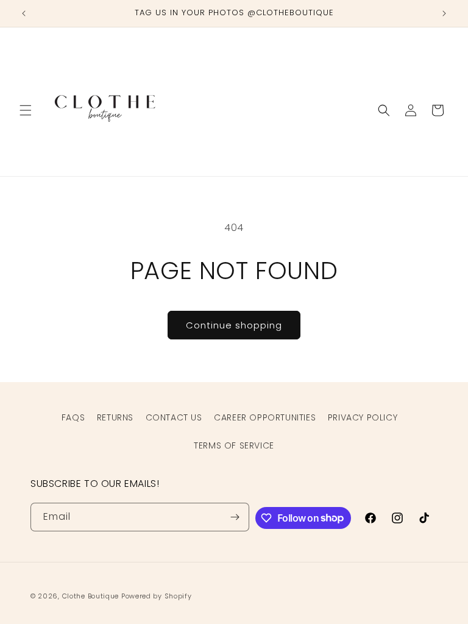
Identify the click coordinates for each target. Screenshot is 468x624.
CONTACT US (174, 417)
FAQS (73, 417)
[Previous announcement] (23, 13)
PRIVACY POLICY (362, 417)
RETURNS (115, 417)
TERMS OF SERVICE (234, 445)
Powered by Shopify (156, 596)
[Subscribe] (235, 517)
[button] (25, 110)
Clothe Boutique (90, 596)
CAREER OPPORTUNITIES (265, 417)
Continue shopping (234, 325)
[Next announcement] (444, 13)
